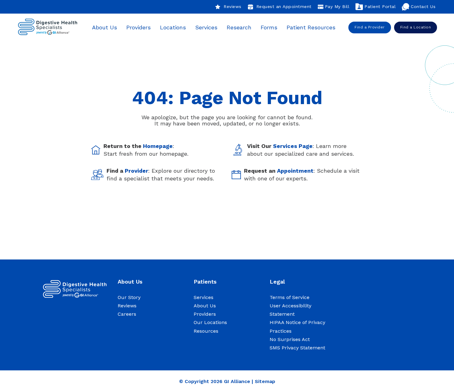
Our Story (129, 297)
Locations (173, 27)
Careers (127, 314)
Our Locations (210, 322)
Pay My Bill (337, 6)
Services (206, 27)
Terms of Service (289, 297)
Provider (136, 170)
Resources (206, 331)
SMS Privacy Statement (297, 348)
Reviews (233, 6)
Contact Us (423, 6)
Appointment (295, 170)
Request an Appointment (284, 6)
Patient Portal (380, 6)
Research (239, 27)
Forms (269, 27)
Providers (138, 27)
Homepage (158, 146)
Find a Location (415, 27)
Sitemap (265, 381)
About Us (104, 27)
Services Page (293, 146)
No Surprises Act (290, 339)
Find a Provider (370, 27)
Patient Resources (311, 27)
